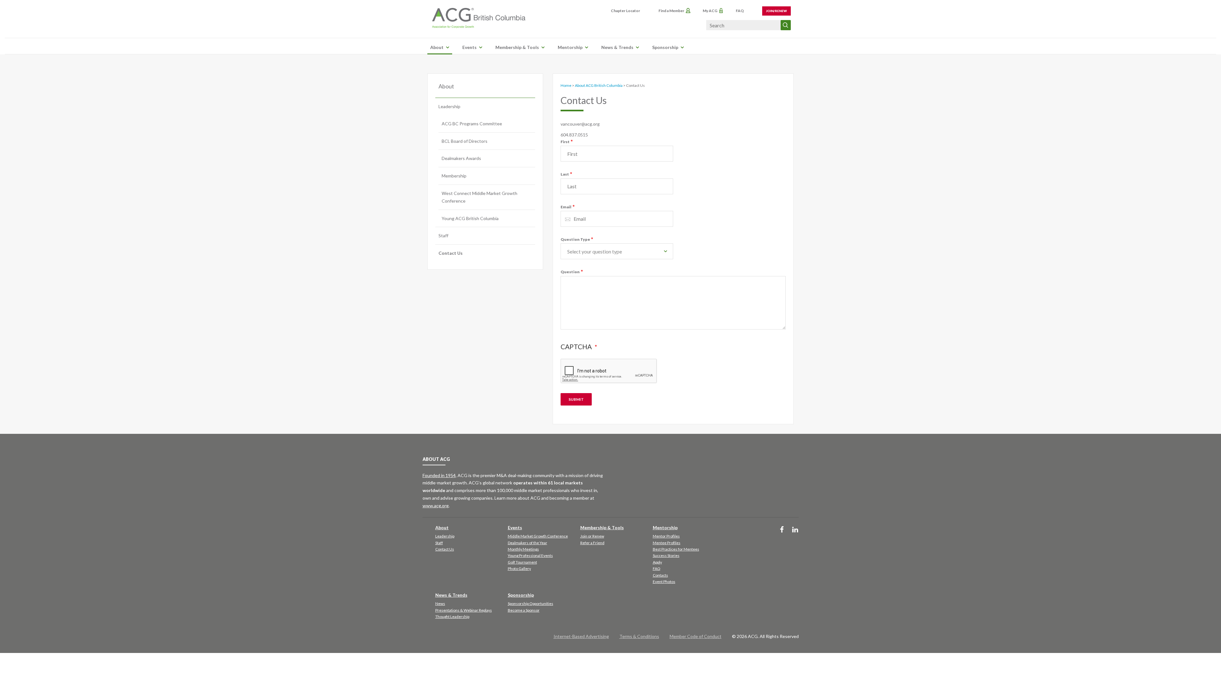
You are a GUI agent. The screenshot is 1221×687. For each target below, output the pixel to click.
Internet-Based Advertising (581, 636)
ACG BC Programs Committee (472, 123)
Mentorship (570, 47)
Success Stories (666, 555)
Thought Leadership (452, 616)
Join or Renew (592, 536)
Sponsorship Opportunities (530, 603)
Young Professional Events (530, 555)
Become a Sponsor (524, 610)
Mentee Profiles (666, 542)
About (437, 47)
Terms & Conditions (639, 636)
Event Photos (664, 581)
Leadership (449, 106)
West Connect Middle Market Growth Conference (479, 197)
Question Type (575, 239)
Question (570, 271)
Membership (454, 175)
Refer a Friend (592, 542)
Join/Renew (776, 11)
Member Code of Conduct (695, 636)
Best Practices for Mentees (676, 549)
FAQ (740, 10)
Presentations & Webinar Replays (463, 610)
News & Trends (617, 47)
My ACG (710, 10)
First (565, 141)
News (440, 603)
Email (566, 207)
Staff (443, 235)
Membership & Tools (517, 47)
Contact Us (450, 253)
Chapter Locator (625, 10)
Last (565, 174)
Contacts (660, 575)
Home (566, 85)
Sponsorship (665, 47)
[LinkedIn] (795, 530)
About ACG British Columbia (599, 85)
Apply (657, 562)
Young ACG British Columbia (470, 218)
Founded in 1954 (439, 475)
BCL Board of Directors (464, 141)
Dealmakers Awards (461, 158)
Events (469, 47)
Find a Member (671, 10)
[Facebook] (781, 530)
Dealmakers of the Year (527, 542)
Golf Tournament (522, 562)
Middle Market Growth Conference (538, 536)
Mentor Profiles (666, 536)
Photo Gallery (519, 568)
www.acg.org (436, 505)
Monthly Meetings (523, 549)
